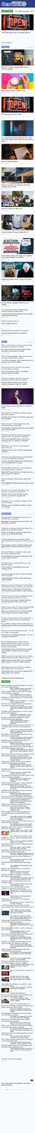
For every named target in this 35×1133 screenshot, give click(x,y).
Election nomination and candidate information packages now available (20, 978)
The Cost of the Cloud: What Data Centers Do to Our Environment (20, 1036)
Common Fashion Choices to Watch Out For (21, 971)
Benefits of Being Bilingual (17, 993)
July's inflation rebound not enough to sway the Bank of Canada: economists (21, 695)
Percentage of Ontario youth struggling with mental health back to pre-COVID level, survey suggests (21, 817)
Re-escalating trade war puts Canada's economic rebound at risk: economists (21, 824)
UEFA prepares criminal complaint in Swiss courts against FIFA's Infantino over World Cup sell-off (20, 911)
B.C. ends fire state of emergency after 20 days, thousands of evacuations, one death (21, 1030)
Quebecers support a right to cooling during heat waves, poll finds (20, 847)
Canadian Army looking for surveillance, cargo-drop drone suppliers (21, 987)
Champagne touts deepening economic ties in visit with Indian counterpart (21, 1017)
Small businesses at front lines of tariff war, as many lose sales (21, 860)
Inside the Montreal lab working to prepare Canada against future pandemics (19, 722)
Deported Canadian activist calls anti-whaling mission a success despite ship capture (21, 766)
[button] (7, 1090)
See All (3, 1061)
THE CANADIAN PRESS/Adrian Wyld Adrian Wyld (21, 866)
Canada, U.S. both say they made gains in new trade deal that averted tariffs (21, 738)
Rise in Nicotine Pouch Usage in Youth (21, 836)
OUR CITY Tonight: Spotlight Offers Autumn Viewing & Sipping (20, 959)
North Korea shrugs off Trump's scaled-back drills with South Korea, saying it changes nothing (21, 758)
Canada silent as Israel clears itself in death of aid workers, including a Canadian (21, 779)
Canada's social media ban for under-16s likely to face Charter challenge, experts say (21, 751)
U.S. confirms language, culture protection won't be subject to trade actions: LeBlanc (20, 999)
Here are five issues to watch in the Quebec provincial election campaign (20, 1023)
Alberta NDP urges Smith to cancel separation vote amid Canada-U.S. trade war (21, 925)
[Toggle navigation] (30, 4)
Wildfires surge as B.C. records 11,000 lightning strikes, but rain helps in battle (21, 830)
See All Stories (30, 47)
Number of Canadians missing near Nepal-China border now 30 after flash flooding (21, 1010)
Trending (5, 682)
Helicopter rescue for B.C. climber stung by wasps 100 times (21, 902)
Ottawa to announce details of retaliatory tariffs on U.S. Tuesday (21, 841)
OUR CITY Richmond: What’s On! (20, 1004)
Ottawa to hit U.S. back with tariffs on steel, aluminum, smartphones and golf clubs (21, 891)
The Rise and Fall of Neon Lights (19, 976)
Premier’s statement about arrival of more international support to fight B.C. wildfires (22, 965)
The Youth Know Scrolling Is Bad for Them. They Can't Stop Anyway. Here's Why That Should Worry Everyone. (21, 917)
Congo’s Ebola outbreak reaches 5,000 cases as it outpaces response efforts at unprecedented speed (21, 731)
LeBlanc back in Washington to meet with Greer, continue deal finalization (20, 715)
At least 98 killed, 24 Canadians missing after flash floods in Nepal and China (21, 878)
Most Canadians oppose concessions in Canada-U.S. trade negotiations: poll (21, 689)
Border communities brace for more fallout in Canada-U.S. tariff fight (20, 872)
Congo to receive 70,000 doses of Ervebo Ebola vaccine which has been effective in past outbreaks (21, 801)
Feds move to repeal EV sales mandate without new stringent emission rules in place (21, 708)
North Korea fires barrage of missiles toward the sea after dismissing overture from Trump (21, 787)
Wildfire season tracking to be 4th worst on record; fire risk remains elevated (21, 744)
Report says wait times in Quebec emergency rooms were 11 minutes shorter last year (20, 808)
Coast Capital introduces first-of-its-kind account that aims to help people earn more (21, 1049)
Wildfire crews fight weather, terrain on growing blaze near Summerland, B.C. (21, 794)
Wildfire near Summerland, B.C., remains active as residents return (21, 701)
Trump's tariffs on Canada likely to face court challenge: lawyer (21, 884)
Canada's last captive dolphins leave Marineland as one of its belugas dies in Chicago (21, 938)
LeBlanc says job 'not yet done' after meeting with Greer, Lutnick (20, 773)
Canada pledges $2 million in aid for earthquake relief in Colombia (20, 931)
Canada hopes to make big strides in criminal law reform (20, 896)
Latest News (7, 11)
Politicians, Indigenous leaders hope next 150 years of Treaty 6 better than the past (22, 854)
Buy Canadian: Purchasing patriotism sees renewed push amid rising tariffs (20, 953)
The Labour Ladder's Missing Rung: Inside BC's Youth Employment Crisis (21, 1043)
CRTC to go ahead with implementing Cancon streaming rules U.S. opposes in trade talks (21, 946)
